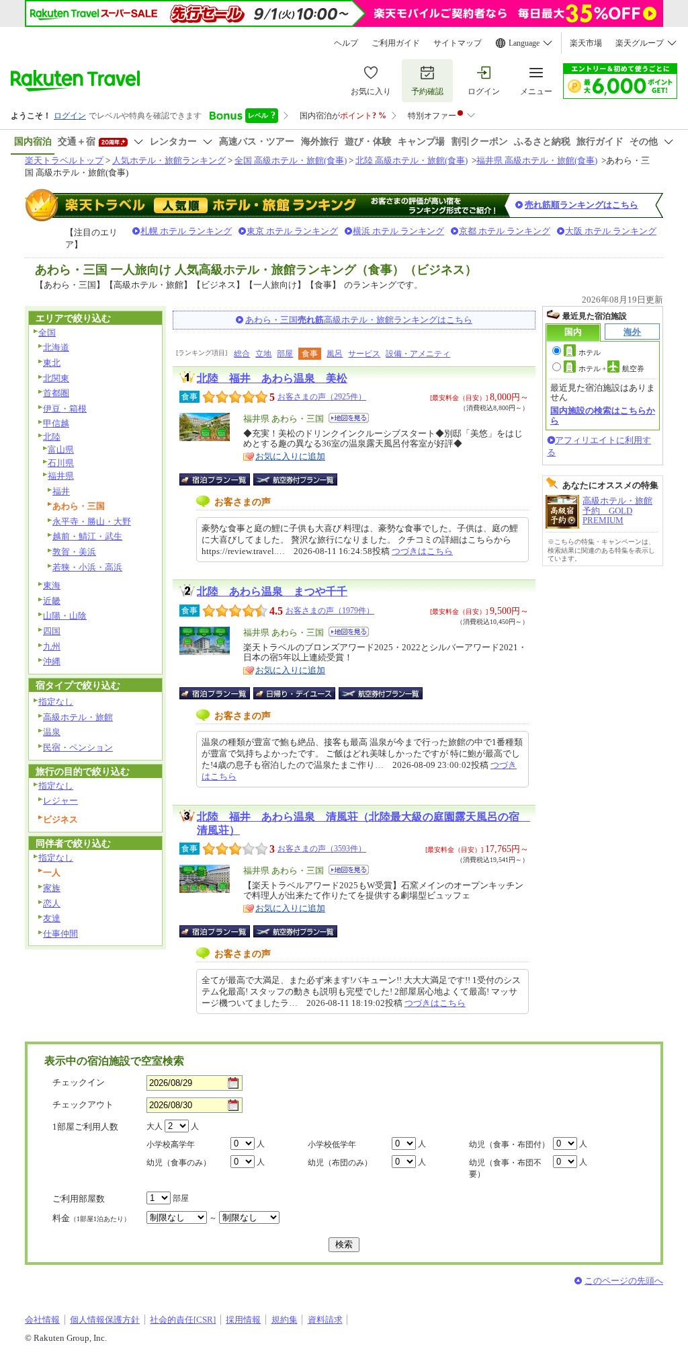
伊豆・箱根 (65, 408)
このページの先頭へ (624, 1281)
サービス (364, 353)
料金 (91, 1218)
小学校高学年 (170, 1144)
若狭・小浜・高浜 (87, 567)
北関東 (56, 378)
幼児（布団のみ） (340, 1162)
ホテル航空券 (611, 368)
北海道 (56, 347)
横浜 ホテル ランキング (398, 231)
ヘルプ (346, 43)
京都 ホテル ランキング (504, 231)
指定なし (55, 702)
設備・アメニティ (418, 353)
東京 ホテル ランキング (292, 231)
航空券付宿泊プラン (295, 479)
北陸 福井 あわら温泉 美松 (272, 378)
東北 (51, 363)
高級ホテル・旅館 (78, 717)
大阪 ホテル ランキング (610, 231)
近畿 (51, 601)
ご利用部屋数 (78, 1199)
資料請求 (325, 1320)
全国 (47, 332)
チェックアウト (83, 1104)
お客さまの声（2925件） (321, 396)
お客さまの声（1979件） (330, 610)
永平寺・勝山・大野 (91, 521)
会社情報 (42, 1320)
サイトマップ (457, 43)
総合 (242, 353)
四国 (51, 631)
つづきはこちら (422, 551)
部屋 (285, 353)
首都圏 (56, 393)
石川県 (61, 463)
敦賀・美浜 (74, 552)
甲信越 (56, 423)
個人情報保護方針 (105, 1320)
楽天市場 (586, 43)
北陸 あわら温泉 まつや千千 (272, 591)
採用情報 (243, 1320)
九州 (51, 647)
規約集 (284, 1320)
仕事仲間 (60, 934)
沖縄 (51, 661)
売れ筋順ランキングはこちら (581, 205)
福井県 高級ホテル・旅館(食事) (536, 160)
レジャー (60, 800)
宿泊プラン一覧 (221, 479)
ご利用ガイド (396, 43)
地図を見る (349, 418)
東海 (51, 585)
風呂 (335, 353)
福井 (61, 491)
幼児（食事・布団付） (509, 1144)
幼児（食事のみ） (178, 1162)
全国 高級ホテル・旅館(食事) (290, 160)
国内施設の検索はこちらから (602, 415)
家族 (51, 888)
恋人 (51, 903)
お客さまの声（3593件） (321, 848)
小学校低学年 (332, 1144)
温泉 (51, 732)
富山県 (61, 449)
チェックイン (78, 1082)
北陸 (51, 437)
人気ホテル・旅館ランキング (169, 160)
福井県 (61, 476)
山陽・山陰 (65, 616)
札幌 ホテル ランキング (186, 231)
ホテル (589, 352)
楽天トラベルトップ (64, 160)
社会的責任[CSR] (183, 1320)
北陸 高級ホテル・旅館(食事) (411, 160)
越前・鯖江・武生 (87, 536)
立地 (263, 353)
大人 (154, 1126)
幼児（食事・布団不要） (505, 1168)
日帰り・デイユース (295, 693)
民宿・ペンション (78, 747)
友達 (51, 918)
